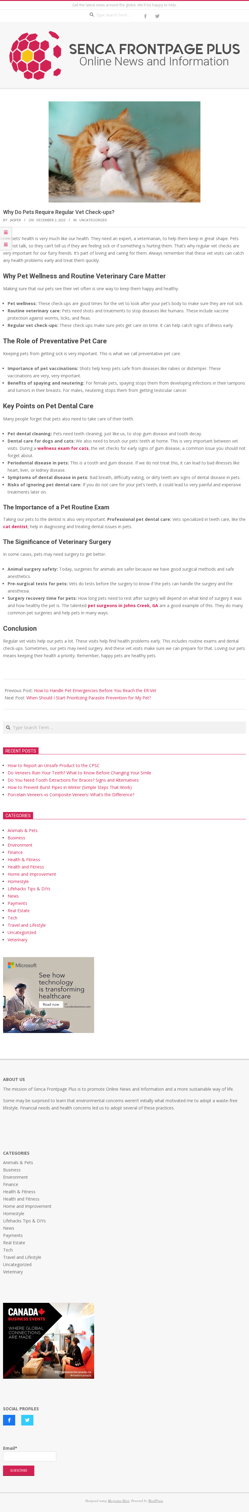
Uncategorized (93, 220)
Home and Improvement (32, 874)
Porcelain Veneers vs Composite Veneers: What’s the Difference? (71, 794)
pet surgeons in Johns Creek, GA (123, 605)
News (13, 896)
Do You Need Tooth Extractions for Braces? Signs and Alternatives (73, 780)
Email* (10, 1448)
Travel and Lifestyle (27, 925)
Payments (17, 903)
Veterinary (17, 940)
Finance (15, 852)
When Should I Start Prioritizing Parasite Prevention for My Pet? (88, 698)
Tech (12, 918)
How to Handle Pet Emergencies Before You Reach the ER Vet (95, 690)
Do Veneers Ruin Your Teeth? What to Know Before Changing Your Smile (79, 773)
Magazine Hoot (118, 1500)
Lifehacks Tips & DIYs (29, 889)
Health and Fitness (26, 867)
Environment (20, 845)
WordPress (155, 1500)
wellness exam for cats (63, 448)
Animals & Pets (23, 830)
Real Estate (19, 910)
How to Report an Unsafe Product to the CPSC (54, 765)
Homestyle (18, 881)
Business (16, 838)
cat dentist (15, 526)
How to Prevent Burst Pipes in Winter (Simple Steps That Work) (70, 787)
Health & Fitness (24, 859)
